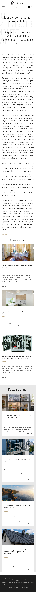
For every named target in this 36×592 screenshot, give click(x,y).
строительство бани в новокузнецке (14, 169)
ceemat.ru (17, 579)
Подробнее (4, 286)
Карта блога (24, 587)
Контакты (16, 587)
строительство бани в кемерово (23, 115)
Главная (10, 587)
